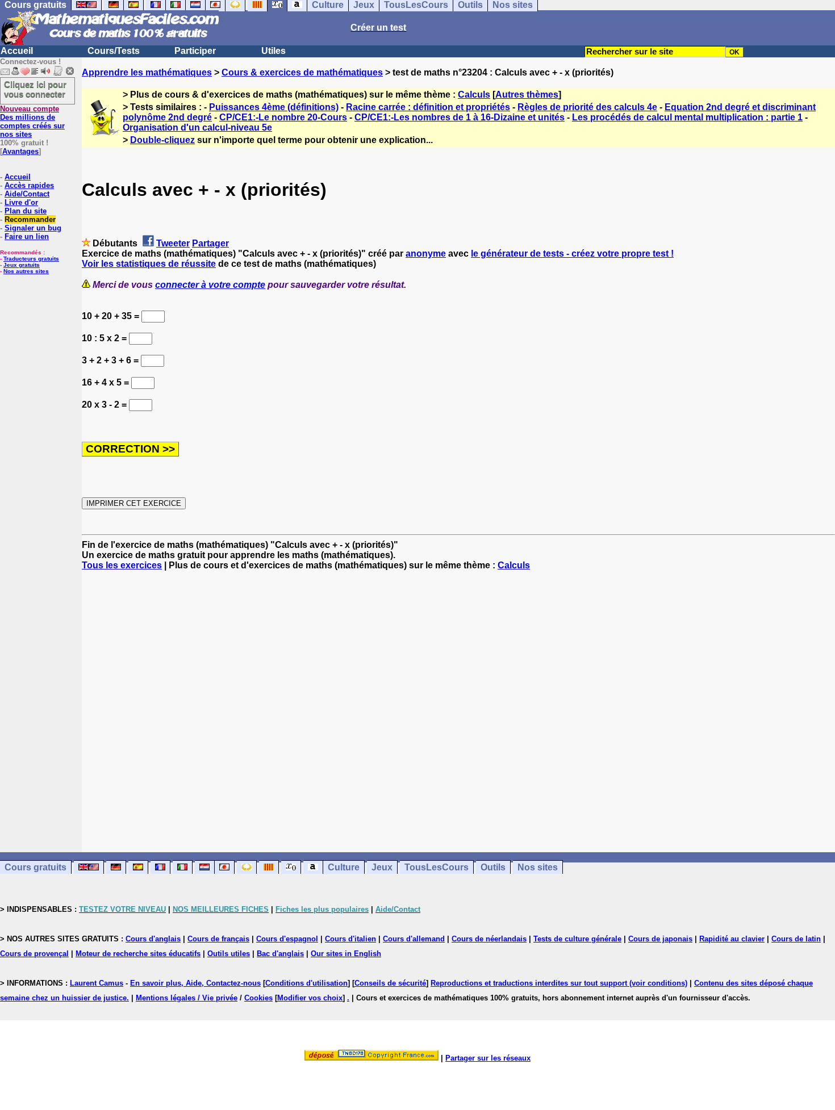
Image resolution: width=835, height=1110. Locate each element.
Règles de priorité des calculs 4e (587, 107)
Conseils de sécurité (390, 983)
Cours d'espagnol (287, 939)
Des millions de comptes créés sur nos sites (32, 121)
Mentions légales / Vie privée (186, 998)
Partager (210, 243)
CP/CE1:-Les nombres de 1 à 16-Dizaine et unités (459, 117)
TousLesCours (436, 867)
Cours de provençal (34, 953)
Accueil (17, 51)
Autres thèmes (526, 94)
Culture (344, 867)
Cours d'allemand (414, 939)
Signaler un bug (33, 228)
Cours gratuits (35, 867)
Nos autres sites (26, 271)
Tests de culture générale (577, 939)
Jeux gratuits (21, 265)
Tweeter (173, 243)
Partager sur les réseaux (488, 1058)
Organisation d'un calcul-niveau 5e (197, 127)
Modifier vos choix (310, 998)
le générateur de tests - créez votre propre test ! (572, 253)
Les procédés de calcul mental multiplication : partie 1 (687, 117)
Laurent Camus (96, 983)
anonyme (426, 253)
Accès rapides (29, 185)
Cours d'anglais (153, 939)
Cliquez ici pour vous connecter (35, 89)
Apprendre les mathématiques (147, 72)
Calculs (474, 94)
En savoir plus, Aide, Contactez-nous (195, 983)
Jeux (382, 867)
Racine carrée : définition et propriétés (428, 107)
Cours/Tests (113, 51)
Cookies (258, 998)
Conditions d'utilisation (306, 983)
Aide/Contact (27, 194)
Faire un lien (27, 236)
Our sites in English (346, 953)
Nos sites (537, 867)
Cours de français (218, 939)
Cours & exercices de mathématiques (302, 72)
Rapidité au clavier (732, 939)
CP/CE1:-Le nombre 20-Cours (283, 117)
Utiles (273, 51)
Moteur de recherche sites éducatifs (138, 953)
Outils (493, 867)
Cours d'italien (350, 939)
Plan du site (26, 211)
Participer (195, 51)
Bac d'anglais (280, 953)
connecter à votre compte (210, 285)
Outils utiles (228, 953)
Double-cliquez (162, 140)
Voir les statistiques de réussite (149, 264)
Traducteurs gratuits (31, 258)
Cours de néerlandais (489, 939)
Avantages (20, 151)
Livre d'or (21, 202)
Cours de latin (796, 939)
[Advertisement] (458, 701)
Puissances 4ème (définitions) (274, 107)
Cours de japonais (660, 939)
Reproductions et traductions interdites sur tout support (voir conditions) (559, 983)
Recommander (30, 219)
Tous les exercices (122, 565)
